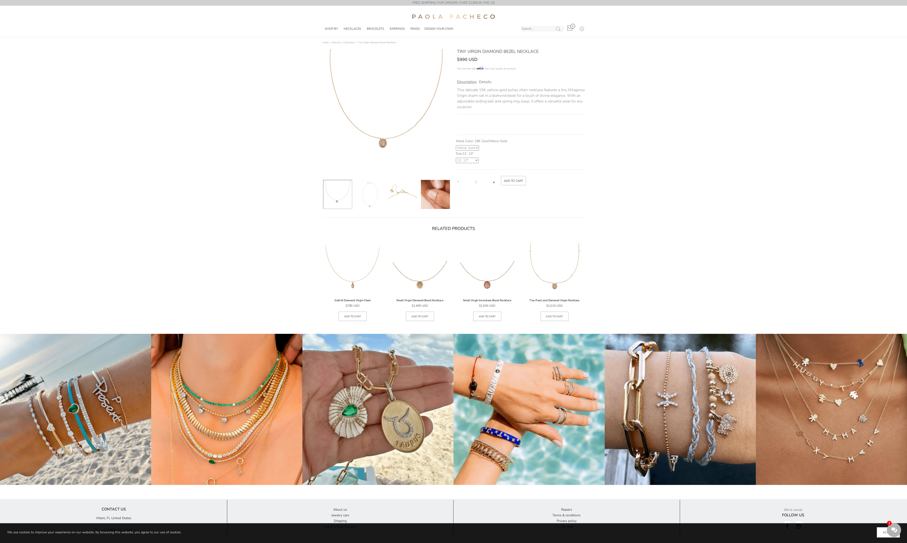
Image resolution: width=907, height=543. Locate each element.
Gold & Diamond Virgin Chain (352, 300)
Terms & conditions (566, 515)
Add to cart (352, 316)
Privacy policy (567, 521)
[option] (337, 194)
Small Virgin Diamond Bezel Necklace (419, 300)
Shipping (340, 521)
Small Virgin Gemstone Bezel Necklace (487, 300)
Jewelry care (340, 515)
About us (340, 509)
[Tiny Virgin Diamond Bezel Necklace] (435, 194)
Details (485, 82)
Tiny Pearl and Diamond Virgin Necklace (554, 300)
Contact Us (114, 509)
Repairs (566, 509)
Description (467, 82)
